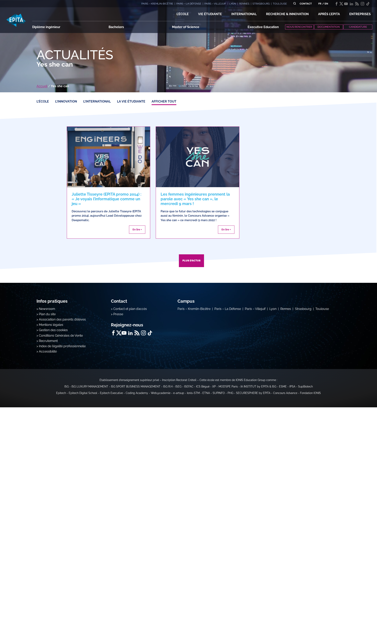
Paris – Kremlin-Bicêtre (194, 309)
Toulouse (322, 309)
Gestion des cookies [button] (53, 330)
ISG (66, 386)
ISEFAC (188, 386)
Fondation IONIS (310, 393)
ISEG (178, 386)
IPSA (292, 386)
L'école (43, 101)
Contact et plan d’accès (130, 309)
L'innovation (66, 101)
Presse (118, 314)
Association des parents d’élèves (62, 319)
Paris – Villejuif (255, 309)
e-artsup (178, 393)
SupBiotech (305, 386)
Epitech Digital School (83, 393)
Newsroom (47, 309)
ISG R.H (168, 386)
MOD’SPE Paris (228, 386)
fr (319, 3)
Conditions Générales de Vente (61, 335)
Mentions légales (51, 325)
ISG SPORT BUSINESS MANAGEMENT (135, 386)
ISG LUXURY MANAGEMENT (89, 386)
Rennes (285, 309)
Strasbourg (303, 309)
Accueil (42, 86)
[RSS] (357, 3)
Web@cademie (160, 393)
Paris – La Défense (227, 309)
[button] (183, 14)
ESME (283, 386)
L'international (97, 101)
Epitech (61, 393)
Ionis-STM (193, 393)
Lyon (272, 309)
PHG (230, 393)
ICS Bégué (203, 386)
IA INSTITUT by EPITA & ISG (258, 386)
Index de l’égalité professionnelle (62, 346)
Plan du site (47, 314)
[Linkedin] (351, 3)
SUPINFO (219, 393)
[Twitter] (341, 3)
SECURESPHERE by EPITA (253, 393)
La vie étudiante (131, 101)
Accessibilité (48, 351)
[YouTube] (346, 3)
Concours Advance (285, 393)
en (326, 3)
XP (214, 386)
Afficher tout (164, 101)
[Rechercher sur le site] (295, 3)
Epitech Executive (111, 393)
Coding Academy (137, 393)
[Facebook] (336, 3)
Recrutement (48, 341)
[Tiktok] (368, 3)
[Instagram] (362, 3)
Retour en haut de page (357, 616)
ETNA (206, 393)
